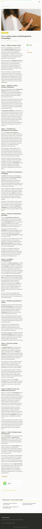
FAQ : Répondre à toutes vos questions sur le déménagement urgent (11, 507)
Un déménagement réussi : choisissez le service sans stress (10, 504)
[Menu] (39, 2)
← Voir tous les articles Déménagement (8, 490)
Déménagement (6, 6)
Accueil (2, 6)
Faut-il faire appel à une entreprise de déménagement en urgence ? (29, 504)
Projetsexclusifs (5, 517)
